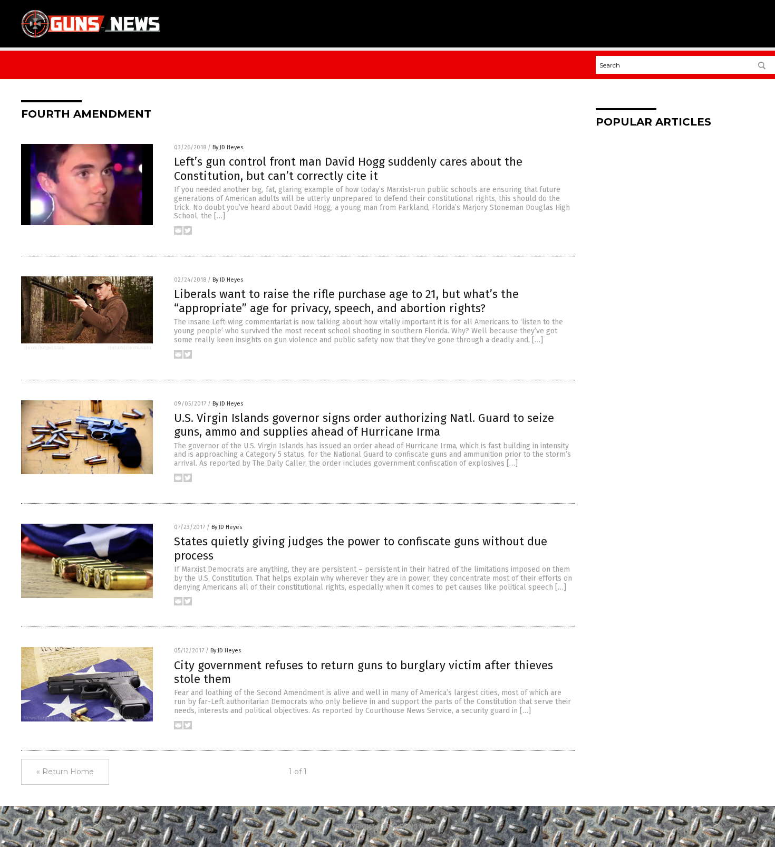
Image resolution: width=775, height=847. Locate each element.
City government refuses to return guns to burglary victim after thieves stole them (363, 672)
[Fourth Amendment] (90, 37)
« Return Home (65, 771)
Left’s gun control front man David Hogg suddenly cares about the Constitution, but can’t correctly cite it (348, 168)
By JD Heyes (227, 147)
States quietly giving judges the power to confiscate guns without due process (360, 548)
